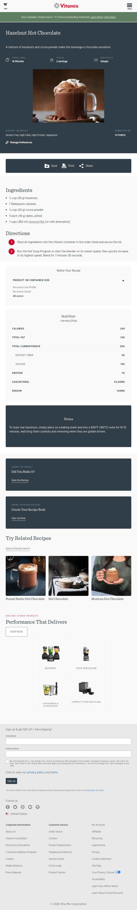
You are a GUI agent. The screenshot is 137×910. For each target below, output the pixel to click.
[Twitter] (15, 807)
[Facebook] (8, 807)
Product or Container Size (31, 280)
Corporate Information (18, 824)
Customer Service (58, 824)
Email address (11, 736)
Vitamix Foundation (16, 838)
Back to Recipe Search (18, 548)
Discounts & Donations (18, 845)
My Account (98, 824)
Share (89, 166)
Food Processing (86, 668)
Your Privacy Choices (103, 872)
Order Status (55, 831)
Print (71, 166)
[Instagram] (38, 807)
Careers (10, 858)
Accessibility (98, 879)
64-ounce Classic (22, 291)
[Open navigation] (129, 5)
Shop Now (110, 17)
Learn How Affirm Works (105, 886)
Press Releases (13, 872)
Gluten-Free (12, 135)
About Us (11, 831)
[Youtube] (30, 807)
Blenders (50, 668)
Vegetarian (52, 135)
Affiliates (96, 831)
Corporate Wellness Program (21, 852)
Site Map (96, 865)
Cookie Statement (101, 858)
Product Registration (60, 845)
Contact (53, 838)
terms (54, 772)
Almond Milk (36, 222)
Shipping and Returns (60, 852)
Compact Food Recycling (86, 702)
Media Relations (14, 865)
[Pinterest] (23, 807)
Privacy (96, 852)
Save (54, 166)
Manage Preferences (21, 142)
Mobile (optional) (12, 748)
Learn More (96, 17)
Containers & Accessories (51, 704)
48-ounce (18, 296)
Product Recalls (57, 872)
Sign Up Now (19, 518)
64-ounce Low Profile (24, 287)
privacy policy (36, 772)
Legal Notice (98, 845)
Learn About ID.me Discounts (107, 892)
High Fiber (25, 135)
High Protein (38, 135)
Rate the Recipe (20, 480)
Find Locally (55, 865)
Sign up (11, 781)
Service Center (56, 858)
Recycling (97, 838)
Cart (5, 8)
